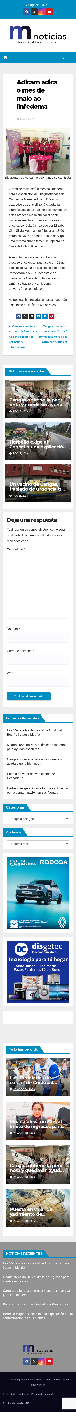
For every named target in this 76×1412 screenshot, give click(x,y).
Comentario (16, 549)
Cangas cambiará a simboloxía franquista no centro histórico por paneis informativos (23, 337)
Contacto (23, 1394)
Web (10, 673)
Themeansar (38, 1384)
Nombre (13, 628)
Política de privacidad (43, 1394)
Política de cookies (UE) (16, 1403)
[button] (62, 57)
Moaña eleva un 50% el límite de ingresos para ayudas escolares (36, 1126)
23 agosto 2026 (24, 1089)
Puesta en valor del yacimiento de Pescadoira (32, 1214)
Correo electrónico (20, 651)
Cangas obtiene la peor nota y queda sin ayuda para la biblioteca (35, 404)
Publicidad (9, 1394)
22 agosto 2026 (24, 1221)
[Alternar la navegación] (69, 57)
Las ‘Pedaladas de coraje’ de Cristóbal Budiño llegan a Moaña (36, 1082)
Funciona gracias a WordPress (25, 1379)
